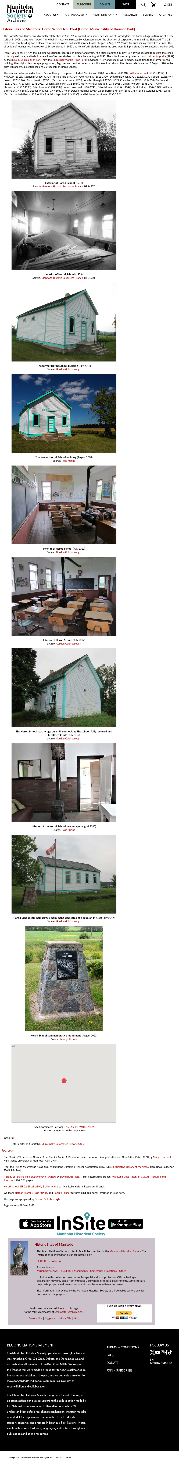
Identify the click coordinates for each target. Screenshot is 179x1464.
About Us (50, 14)
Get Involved (74, 14)
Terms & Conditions (123, 1347)
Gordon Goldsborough (68, 369)
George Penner (68, 1039)
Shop (126, 4)
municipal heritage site (153, 56)
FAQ (76, 1318)
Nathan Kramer (23, 1193)
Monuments (81, 1271)
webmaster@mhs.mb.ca (68, 1312)
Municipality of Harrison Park (112, 29)
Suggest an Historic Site (58, 1318)
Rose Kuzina (68, 461)
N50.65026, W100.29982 (80, 1127)
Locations (111, 1271)
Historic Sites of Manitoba (20, 29)
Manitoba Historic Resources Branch (62, 186)
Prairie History (103, 14)
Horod (83, 29)
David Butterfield (69, 1177)
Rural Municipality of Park (26, 60)
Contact (62, 4)
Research (130, 14)
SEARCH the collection (49, 1261)
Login (167, 4)
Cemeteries (96, 1271)
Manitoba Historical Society (125, 1251)
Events (148, 14)
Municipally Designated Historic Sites (62, 1144)
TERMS (68, 1457)
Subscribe (84, 4)
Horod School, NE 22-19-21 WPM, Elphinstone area (33, 1186)
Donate (104, 4)
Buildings (66, 1271)
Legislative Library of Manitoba (131, 1167)
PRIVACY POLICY (55, 1457)
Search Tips (35, 1318)
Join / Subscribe (119, 1370)
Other (122, 1271)
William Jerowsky (140, 73)
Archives (165, 14)
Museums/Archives (47, 1271)
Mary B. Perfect (162, 1157)
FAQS (110, 1355)
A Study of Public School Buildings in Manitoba (30, 1177)
